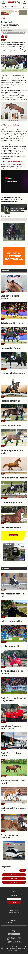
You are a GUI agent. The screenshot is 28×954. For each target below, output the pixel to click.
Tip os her (8, 922)
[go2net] (14, 938)
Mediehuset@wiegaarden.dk (17, 913)
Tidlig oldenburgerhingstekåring (14, 162)
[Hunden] (14, 934)
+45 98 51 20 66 (7, 913)
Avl (2, 40)
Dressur (3, 368)
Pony (3, 666)
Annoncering (19, 922)
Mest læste (14, 882)
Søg (23, 870)
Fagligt (3, 776)
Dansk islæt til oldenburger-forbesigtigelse (10, 126)
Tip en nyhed (14, 878)
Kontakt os (13, 922)
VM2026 (3, 641)
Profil (3, 589)
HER (23, 156)
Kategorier (14, 875)
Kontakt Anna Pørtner (14, 535)
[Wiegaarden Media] (14, 942)
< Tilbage (3, 18)
